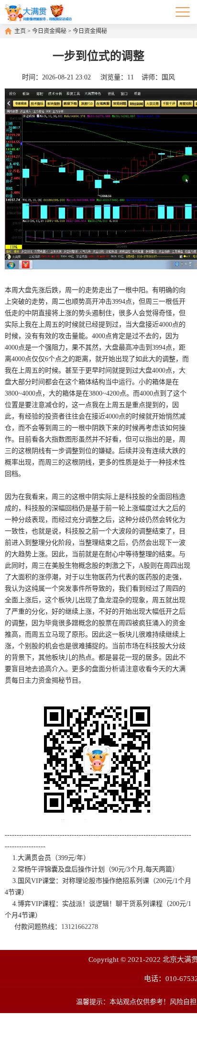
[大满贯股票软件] (38, 12)
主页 (20, 31)
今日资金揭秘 (49, 31)
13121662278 (79, 926)
